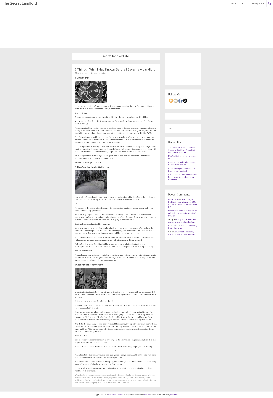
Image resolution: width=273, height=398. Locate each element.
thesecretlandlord (99, 73)
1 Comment (125, 383)
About (244, 3)
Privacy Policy (258, 3)
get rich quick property (140, 375)
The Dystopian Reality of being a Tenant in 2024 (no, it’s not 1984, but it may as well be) (181, 150)
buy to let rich (115, 375)
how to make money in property (106, 378)
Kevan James (173, 199)
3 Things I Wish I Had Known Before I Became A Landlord (115, 69)
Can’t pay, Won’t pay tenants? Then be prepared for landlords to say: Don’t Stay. (182, 177)
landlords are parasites (104, 380)
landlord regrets (89, 380)
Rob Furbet (173, 226)
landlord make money (136, 378)
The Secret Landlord (20, 3)
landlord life (122, 378)
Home (233, 3)
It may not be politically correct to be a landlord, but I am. (182, 213)
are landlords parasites (85, 375)
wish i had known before (107, 383)
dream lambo (126, 375)
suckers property (90, 383)
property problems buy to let (124, 380)
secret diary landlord (143, 380)
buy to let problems (102, 375)
